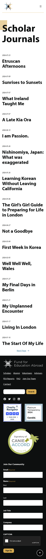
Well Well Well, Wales (17, 266)
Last (5, 498)
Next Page (23, 350)
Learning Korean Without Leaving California (19, 183)
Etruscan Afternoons (14, 63)
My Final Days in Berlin (18, 287)
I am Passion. (15, 135)
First (5, 485)
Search (31, 391)
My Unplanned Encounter (17, 308)
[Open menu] (40, 6)
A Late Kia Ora (16, 119)
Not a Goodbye (17, 231)
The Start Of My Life (22, 343)
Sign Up (8, 550)
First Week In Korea (21, 247)
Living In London (19, 327)
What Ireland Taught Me (15, 101)
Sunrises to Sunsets (22, 82)
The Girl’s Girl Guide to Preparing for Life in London (23, 209)
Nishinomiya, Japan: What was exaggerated (23, 157)
